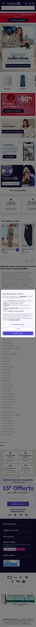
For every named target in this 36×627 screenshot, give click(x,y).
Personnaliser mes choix (18, 324)
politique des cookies (14, 319)
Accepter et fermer (18, 333)
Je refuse (18, 328)
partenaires (23, 296)
